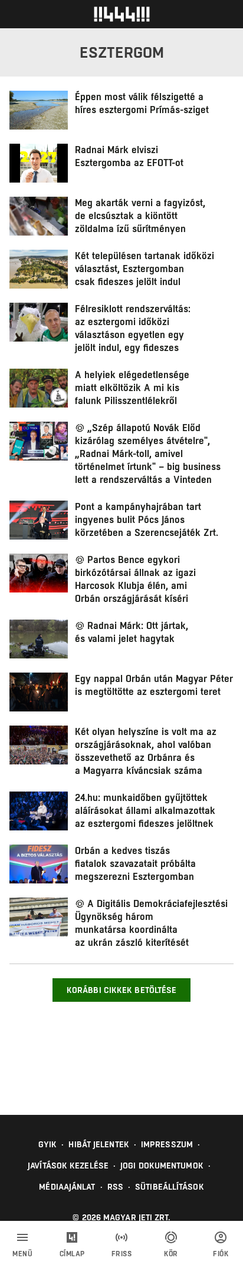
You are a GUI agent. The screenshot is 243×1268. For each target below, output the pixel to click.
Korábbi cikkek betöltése (121, 990)
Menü (22, 1254)
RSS (115, 1186)
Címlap (72, 1254)
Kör (171, 1254)
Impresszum (167, 1144)
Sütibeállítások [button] (169, 1186)
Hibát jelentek (98, 1144)
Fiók (220, 1254)
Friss (121, 1254)
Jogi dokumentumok (161, 1165)
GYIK (47, 1144)
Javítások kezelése (68, 1165)
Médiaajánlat (67, 1186)
